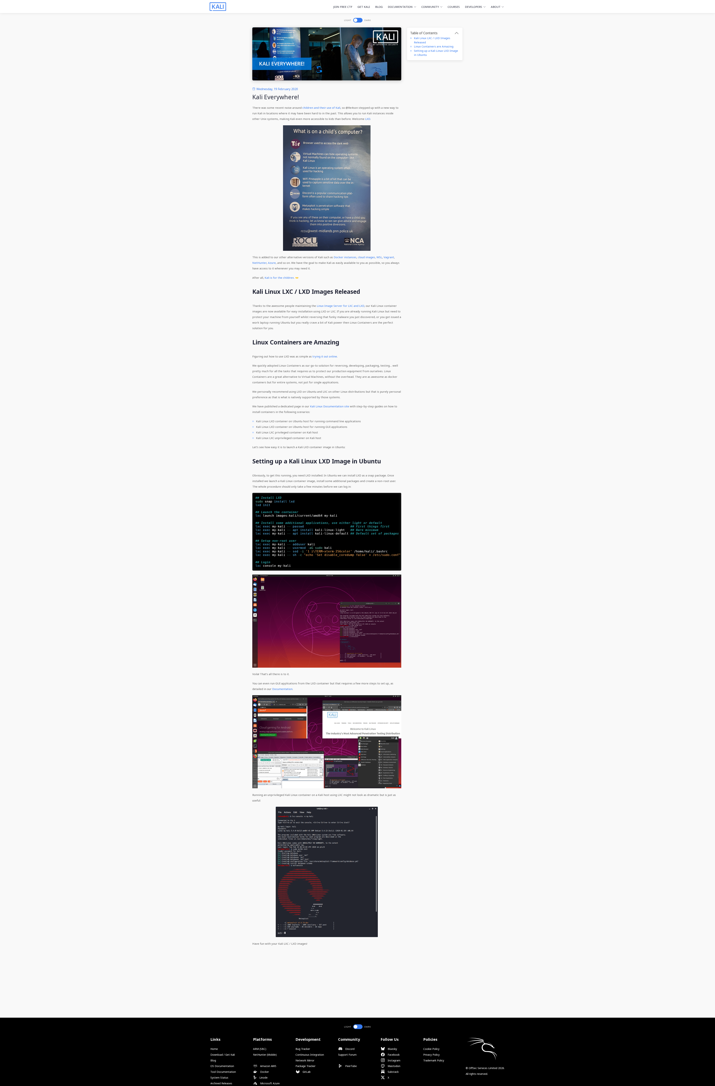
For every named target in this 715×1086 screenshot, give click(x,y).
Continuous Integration (309, 1054)
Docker (264, 1072)
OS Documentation (222, 1066)
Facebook (393, 1054)
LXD (367, 119)
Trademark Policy (433, 1060)
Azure (272, 263)
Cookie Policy (431, 1049)
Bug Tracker (302, 1049)
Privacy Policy (431, 1054)
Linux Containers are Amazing (433, 46)
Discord (349, 1049)
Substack (393, 1072)
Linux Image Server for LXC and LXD (340, 306)
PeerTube (350, 1066)
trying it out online (324, 356)
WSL (379, 257)
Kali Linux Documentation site (329, 406)
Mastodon (393, 1066)
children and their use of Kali (321, 107)
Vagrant (389, 257)
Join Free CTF (342, 7)
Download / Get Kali (222, 1054)
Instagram (393, 1060)
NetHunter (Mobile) (265, 1054)
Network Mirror (304, 1060)
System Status (219, 1077)
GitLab (306, 1072)
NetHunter (259, 263)
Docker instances (345, 257)
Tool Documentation (223, 1072)
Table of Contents (423, 33)
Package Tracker (305, 1066)
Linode (263, 1077)
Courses (454, 7)
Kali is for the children (279, 277)
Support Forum (347, 1054)
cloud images (366, 257)
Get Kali (364, 7)
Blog (379, 7)
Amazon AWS (267, 1066)
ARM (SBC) (259, 1049)
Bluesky (392, 1049)
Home (214, 1049)
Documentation (282, 689)
